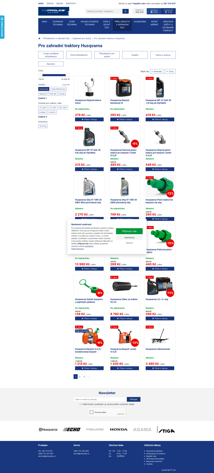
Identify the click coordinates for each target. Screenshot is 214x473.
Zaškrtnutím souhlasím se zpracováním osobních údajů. (108, 404)
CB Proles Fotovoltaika (155, 459)
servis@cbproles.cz (81, 453)
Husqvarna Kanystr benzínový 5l (119, 101)
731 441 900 (83, 451)
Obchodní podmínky (154, 451)
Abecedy (157, 71)
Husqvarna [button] (140, 21)
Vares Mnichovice (58, 89)
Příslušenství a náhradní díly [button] (122, 24)
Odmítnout (129, 237)
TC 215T (53, 107)
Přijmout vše (129, 231)
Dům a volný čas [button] (106, 24)
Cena (40, 70)
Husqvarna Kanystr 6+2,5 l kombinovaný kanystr (88, 350)
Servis (50, 3)
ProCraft (52, 94)
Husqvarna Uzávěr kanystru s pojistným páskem (89, 300)
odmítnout (89, 246)
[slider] (40, 75)
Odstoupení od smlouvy (155, 453)
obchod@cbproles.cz (47, 456)
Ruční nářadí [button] (154, 23)
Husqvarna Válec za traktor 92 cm (124, 300)
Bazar (59, 3)
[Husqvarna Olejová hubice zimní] (89, 87)
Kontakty (71, 3)
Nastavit (129, 243)
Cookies (149, 464)
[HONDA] (119, 429)
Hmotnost (43, 121)
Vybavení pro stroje (81, 38)
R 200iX (42, 112)
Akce (41, 3)
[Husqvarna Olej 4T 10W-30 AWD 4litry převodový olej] (89, 186)
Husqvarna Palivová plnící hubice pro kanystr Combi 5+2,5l (123, 152)
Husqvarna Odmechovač (158, 348)
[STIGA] (166, 429)
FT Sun (173, 470)
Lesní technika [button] (72, 23)
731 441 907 (48, 453)
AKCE (44, 21)
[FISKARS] (95, 429)
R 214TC (52, 112)
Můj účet (140, 11)
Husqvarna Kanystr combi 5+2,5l (123, 350)
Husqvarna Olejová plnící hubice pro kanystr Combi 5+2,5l (158, 152)
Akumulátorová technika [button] (89, 23)
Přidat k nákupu (90, 119)
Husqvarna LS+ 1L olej (157, 299)
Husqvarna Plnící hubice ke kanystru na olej (159, 201)
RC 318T (63, 107)
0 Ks (154, 11)
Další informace (77, 249)
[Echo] (72, 429)
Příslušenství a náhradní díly (56, 38)
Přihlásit (133, 399)
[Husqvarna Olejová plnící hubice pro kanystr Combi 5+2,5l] (160, 137)
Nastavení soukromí (154, 461)
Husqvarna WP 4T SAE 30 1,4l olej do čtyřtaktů (158, 101)
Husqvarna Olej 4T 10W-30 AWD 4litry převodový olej (88, 201)
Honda (62, 94)
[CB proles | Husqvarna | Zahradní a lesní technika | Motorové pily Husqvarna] (39, 38)
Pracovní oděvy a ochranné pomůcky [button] (168, 26)
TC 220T (42, 107)
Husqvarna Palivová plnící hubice (159, 251)
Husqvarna (43, 89)
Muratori (42, 94)
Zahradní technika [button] (58, 23)
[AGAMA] (142, 429)
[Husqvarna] (48, 429)
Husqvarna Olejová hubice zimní (88, 101)
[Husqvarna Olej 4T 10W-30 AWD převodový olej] (124, 186)
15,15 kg (42, 126)
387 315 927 (169, 3)
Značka (54, 84)
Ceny (171, 71)
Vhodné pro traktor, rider (50, 103)
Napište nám (139, 3)
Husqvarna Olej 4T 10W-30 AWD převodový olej (123, 201)
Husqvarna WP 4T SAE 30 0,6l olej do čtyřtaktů (87, 151)
